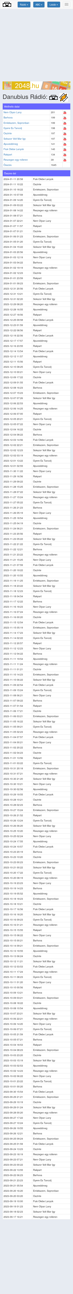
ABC (38, 4)
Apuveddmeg (11, 144)
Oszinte (8, 133)
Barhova (8, 117)
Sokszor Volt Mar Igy (15, 138)
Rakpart (8, 154)
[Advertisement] (36, 45)
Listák (53, 4)
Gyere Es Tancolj (13, 128)
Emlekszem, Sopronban (16, 122)
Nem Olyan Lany (13, 112)
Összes (8, 165)
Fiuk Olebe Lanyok (14, 149)
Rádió (23, 4)
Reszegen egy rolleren (16, 159)
